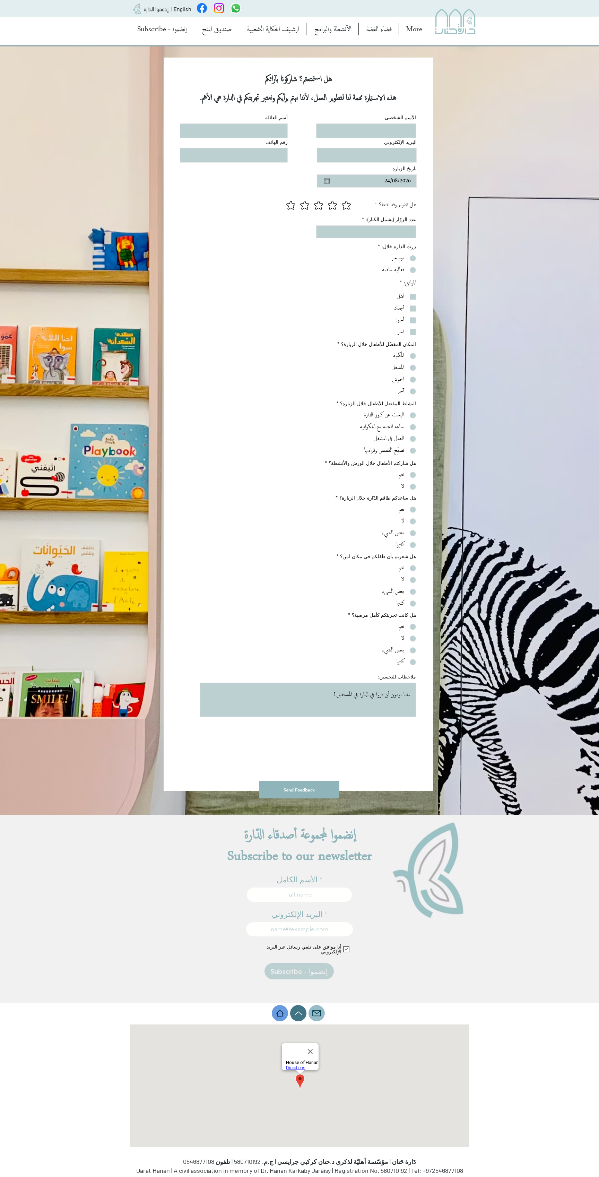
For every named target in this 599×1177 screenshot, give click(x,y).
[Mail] (317, 1013)
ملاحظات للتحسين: (397, 676)
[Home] (280, 1013)
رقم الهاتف (277, 142)
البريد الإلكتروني (400, 142)
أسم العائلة (276, 117)
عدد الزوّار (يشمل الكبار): (391, 219)
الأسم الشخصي (400, 117)
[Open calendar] (327, 181)
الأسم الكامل (297, 880)
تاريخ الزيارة (404, 168)
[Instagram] (219, 8)
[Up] (298, 1013)
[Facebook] (202, 8)
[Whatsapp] (236, 8)
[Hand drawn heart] (137, 9)
